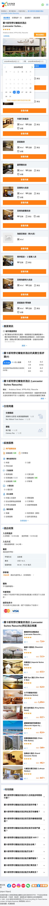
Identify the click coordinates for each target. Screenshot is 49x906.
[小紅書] (23, 886)
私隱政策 (11, 903)
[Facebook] (9, 886)
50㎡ (21, 124)
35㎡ (21, 170)
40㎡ (21, 193)
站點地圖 (3, 903)
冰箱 (21, 128)
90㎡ (21, 147)
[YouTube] (14, 886)
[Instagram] (18, 886)
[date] (13, 61)
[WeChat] (28, 886)
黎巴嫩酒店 (12, 11)
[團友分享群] (39, 886)
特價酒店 (4, 11)
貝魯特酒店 (21, 11)
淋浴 (38, 78)
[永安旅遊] (8, 5)
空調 (30, 124)
